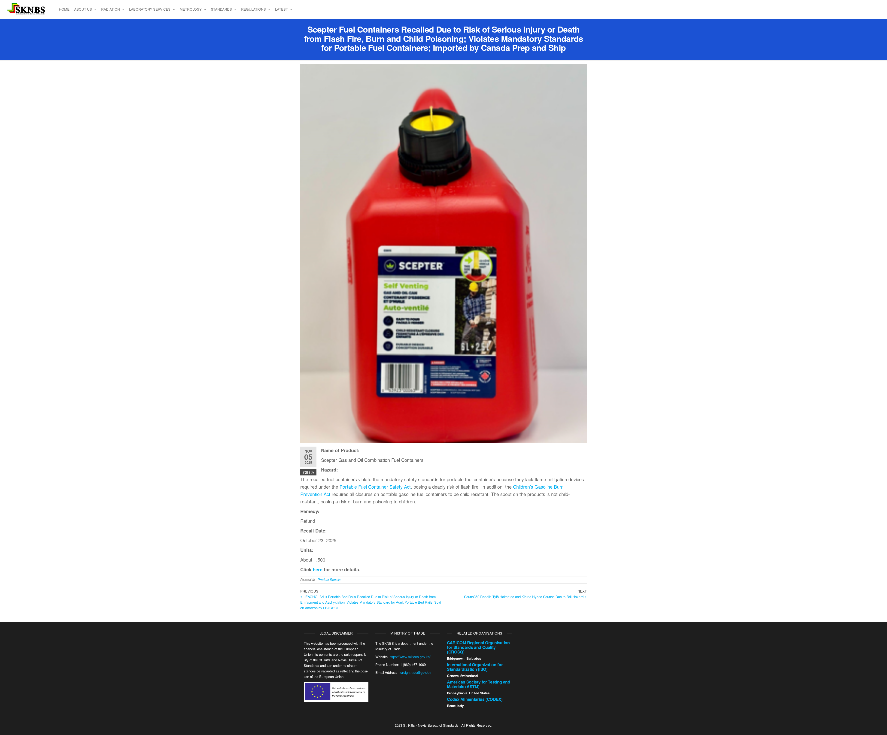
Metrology (191, 9)
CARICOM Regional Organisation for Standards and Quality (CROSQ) (478, 647)
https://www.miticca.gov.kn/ (410, 656)
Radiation (110, 9)
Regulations (253, 9)
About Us (83, 9)
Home (64, 9)
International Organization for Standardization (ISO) (475, 667)
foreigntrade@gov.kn (415, 672)
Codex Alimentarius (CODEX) (475, 699)
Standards (221, 9)
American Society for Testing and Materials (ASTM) (478, 684)
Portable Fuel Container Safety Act (375, 486)
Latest (281, 9)
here (317, 569)
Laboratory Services (149, 9)
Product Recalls (329, 579)
